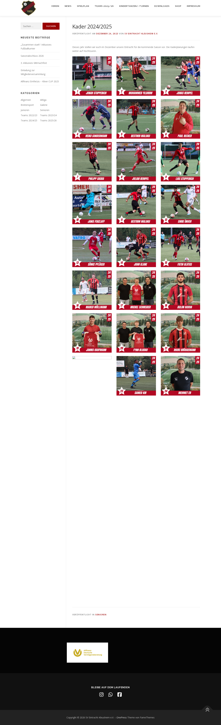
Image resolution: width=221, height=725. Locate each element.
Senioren (100, 614)
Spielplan (83, 6)
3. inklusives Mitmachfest (34, 62)
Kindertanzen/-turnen (134, 6)
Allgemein (26, 99)
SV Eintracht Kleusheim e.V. (141, 33)
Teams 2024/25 (29, 120)
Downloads (162, 6)
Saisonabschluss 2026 (32, 55)
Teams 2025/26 (104, 6)
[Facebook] (119, 694)
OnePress (121, 717)
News (68, 6)
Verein (55, 6)
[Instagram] (101, 694)
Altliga (43, 99)
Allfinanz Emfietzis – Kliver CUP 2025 (40, 81)
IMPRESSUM (193, 6)
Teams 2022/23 (29, 115)
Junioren (25, 110)
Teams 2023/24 (48, 115)
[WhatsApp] (110, 694)
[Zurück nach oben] (207, 710)
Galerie (43, 104)
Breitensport (27, 104)
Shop (178, 6)
